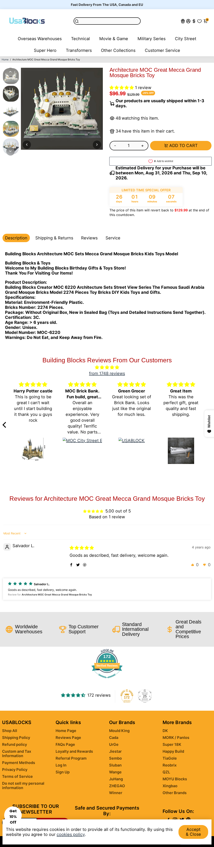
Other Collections (118, 50)
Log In (61, 765)
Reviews (89, 237)
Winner (115, 793)
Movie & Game (113, 38)
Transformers (79, 50)
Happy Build (173, 751)
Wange (115, 772)
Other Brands (175, 793)
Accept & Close (193, 832)
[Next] (10, 151)
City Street (185, 38)
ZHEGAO (117, 786)
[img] (107, 367)
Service (113, 237)
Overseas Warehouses (40, 38)
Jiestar (115, 751)
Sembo (115, 758)
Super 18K (172, 744)
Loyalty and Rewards (74, 751)
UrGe (113, 744)
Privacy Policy (14, 769)
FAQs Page (65, 744)
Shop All (9, 730)
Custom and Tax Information (16, 753)
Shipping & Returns (54, 237)
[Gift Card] (182, 21)
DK (165, 730)
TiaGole (170, 758)
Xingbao (170, 786)
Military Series (152, 38)
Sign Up (63, 772)
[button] (122, 87)
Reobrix (170, 765)
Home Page (66, 730)
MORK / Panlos (176, 737)
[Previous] (10, 72)
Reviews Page (68, 737)
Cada (113, 737)
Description (16, 237)
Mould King (119, 730)
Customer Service (162, 50)
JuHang (116, 779)
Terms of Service (17, 776)
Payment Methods (18, 762)
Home (5, 59)
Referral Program (71, 758)
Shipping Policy (16, 737)
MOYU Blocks (175, 779)
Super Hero (45, 50)
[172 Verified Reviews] (107, 679)
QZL (166, 772)
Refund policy (14, 744)
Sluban (115, 765)
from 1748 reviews (107, 373)
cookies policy (71, 834)
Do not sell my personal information (23, 785)
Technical (80, 38)
